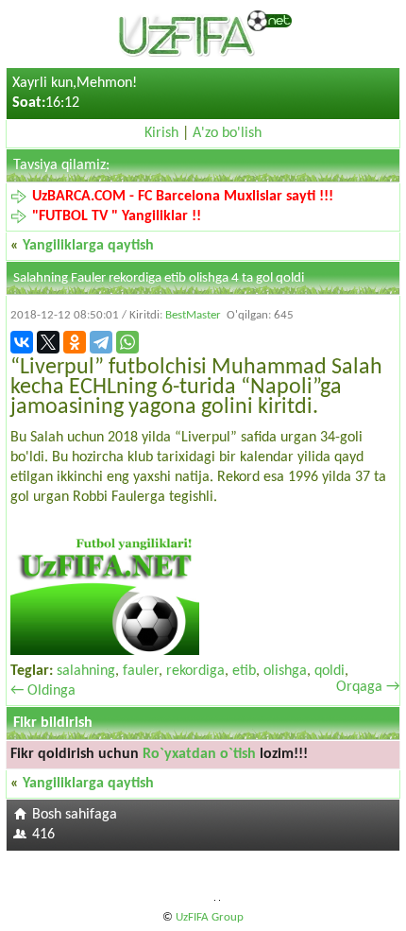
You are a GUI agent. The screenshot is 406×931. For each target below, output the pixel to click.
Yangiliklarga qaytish (88, 245)
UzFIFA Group (210, 917)
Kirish (161, 133)
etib (244, 671)
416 (43, 834)
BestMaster (193, 315)
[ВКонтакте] (21, 342)
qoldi (329, 671)
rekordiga (195, 671)
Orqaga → (367, 687)
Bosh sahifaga (74, 814)
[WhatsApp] (127, 342)
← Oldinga (43, 690)
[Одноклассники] (74, 342)
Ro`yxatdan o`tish (199, 754)
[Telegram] (101, 342)
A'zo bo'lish (227, 133)
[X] (48, 342)
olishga (285, 671)
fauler (141, 671)
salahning (86, 671)
